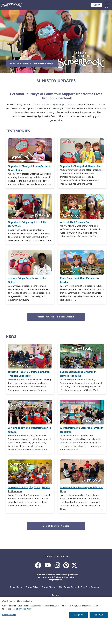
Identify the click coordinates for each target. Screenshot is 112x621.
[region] (56, 609)
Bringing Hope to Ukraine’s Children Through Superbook (29, 374)
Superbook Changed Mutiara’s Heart (81, 166)
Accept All (78, 614)
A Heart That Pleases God (75, 222)
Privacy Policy (32, 587)
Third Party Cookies (89, 587)
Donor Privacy (48, 587)
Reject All (99, 614)
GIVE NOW (96, 5)
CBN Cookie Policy (68, 587)
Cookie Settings (9, 614)
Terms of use (16, 587)
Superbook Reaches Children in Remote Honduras (78, 374)
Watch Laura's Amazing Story (32, 63)
